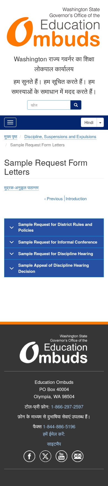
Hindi (88, 122)
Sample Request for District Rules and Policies (55, 227)
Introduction (76, 198)
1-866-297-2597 (67, 406)
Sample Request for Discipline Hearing (55, 253)
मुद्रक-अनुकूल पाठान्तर (21, 187)
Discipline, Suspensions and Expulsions (60, 136)
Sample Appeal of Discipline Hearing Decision (53, 268)
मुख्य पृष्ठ (10, 136)
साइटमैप (54, 443)
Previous (53, 198)
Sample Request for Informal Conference (57, 242)
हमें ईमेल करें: (54, 433)
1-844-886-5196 (59, 426)
